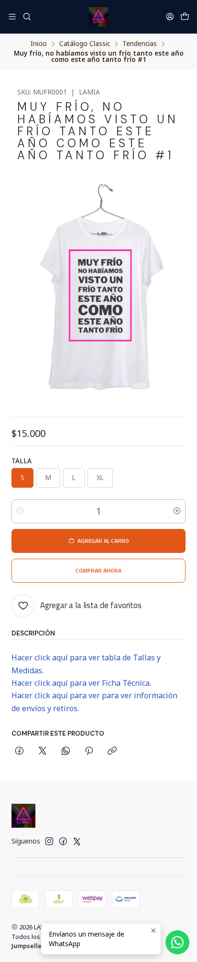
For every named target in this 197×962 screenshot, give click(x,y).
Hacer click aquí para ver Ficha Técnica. (81, 683)
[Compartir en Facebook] (19, 751)
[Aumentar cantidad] (177, 511)
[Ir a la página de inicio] (98, 16)
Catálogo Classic (84, 43)
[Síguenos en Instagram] (49, 841)
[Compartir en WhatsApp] (66, 751)
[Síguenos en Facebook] (63, 841)
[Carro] (184, 16)
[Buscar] (26, 16)
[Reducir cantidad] (20, 511)
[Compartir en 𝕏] (42, 751)
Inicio (39, 43)
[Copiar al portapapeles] (112, 751)
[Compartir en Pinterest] (89, 751)
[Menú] (12, 16)
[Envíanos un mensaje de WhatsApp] (177, 942)
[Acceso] (170, 16)
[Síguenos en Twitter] (77, 841)
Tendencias (139, 43)
